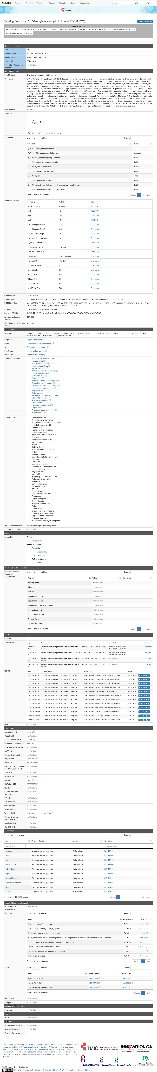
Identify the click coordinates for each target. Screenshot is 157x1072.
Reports (52, 3)
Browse (18, 3)
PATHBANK (108, 851)
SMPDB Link (94, 973)
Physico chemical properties (68, 29)
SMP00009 (93, 978)
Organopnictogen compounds (43, 410)
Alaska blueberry (12, 878)
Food (7, 841)
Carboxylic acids (38, 398)
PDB (45, 133)
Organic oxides (38, 407)
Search (29, 3)
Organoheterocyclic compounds (39, 343)
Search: (127, 138)
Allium (8, 891)
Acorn (8, 860)
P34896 (142, 946)
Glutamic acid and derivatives (43, 358)
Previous (133, 195)
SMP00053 (93, 983)
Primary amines (38, 412)
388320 (30, 732)
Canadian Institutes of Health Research (43, 1044)
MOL (33, 133)
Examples (62, 3)
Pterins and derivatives (36, 351)
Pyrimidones (37, 378)
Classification (42, 29)
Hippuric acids (37, 361)
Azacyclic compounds (40, 400)
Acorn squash (11, 864)
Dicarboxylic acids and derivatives (45, 385)
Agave (8, 873)
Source (136, 143)
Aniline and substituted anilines (44, 371)
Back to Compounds (145, 21)
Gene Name (128, 919)
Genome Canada (11, 1052)
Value (94, 578)
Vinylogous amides (39, 390)
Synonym (31, 143)
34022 (29, 780)
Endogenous (37, 540)
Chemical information (29, 29)
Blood (39, 562)
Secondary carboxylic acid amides (45, 395)
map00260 (127, 987)
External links (92, 29)
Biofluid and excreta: (40, 559)
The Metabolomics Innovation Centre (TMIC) (35, 1047)
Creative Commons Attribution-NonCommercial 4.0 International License (64, 1070)
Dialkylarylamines (39, 375)
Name (29, 919)
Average (75, 841)
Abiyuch (9, 851)
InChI (59, 133)
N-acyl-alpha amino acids (42, 363)
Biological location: (34, 544)
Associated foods (105, 29)
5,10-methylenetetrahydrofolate (39, 813)
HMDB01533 (32, 762)
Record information (12, 29)
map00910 (127, 978)
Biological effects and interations (124, 29)
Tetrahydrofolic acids (35, 354)
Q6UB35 (143, 942)
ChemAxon (95, 215)
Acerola (9, 855)
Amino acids (37, 393)
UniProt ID (143, 919)
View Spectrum (144, 675)
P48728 (142, 924)
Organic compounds (35, 339)
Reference (127, 578)
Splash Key (113, 643)
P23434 (142, 933)
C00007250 (31, 784)
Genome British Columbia (46, 1052)
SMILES (52, 133)
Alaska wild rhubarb (13, 882)
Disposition (9, 537)
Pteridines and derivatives (37, 347)
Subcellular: (36, 548)
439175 (30, 743)
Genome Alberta (25, 1052)
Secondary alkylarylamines (42, 383)
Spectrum (148, 646)
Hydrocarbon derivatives (41, 405)
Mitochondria (42, 552)
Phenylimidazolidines (40, 366)
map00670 (127, 983)
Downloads (41, 3)
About (72, 3)
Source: (30, 537)
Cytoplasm (41, 555)
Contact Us (84, 3)
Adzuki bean (10, 869)
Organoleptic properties (14, 33)
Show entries (37, 138)
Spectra (82, 29)
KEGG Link (126, 973)
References (28, 33)
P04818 (142, 956)
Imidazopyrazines (39, 368)
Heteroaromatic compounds (43, 388)
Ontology (53, 29)
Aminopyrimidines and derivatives (45, 380)
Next (148, 195)
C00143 (30, 739)
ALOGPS (94, 206)
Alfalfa (8, 887)
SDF (39, 133)
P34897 (142, 951)
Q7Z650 (142, 937)
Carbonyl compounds (40, 402)
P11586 (142, 928)
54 (143, 897)
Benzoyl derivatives (39, 373)
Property (31, 578)
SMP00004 (93, 987)
